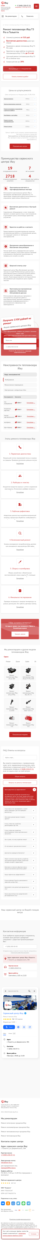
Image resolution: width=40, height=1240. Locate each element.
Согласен (34, 1234)
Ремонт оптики (8, 126)
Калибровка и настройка (10, 115)
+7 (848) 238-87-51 (24, 5)
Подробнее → (31, 403)
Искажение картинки (7, 409)
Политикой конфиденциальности (20, 952)
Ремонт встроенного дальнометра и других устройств (13, 109)
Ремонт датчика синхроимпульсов (9, 120)
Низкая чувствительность (9, 416)
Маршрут (11, 1027)
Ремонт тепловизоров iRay (11, 1136)
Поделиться (3, 1203)
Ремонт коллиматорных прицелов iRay (15, 1127)
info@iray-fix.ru (6, 1162)
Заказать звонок (20, 634)
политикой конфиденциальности (22, 351)
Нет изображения (8, 402)
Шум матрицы (8, 427)
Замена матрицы (8, 98)
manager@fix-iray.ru (8, 1168)
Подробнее (20, 463)
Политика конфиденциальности (19, 1219)
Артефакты (7, 422)
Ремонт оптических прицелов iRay (13, 1123)
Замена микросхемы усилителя (12, 104)
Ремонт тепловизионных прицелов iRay (15, 1132)
